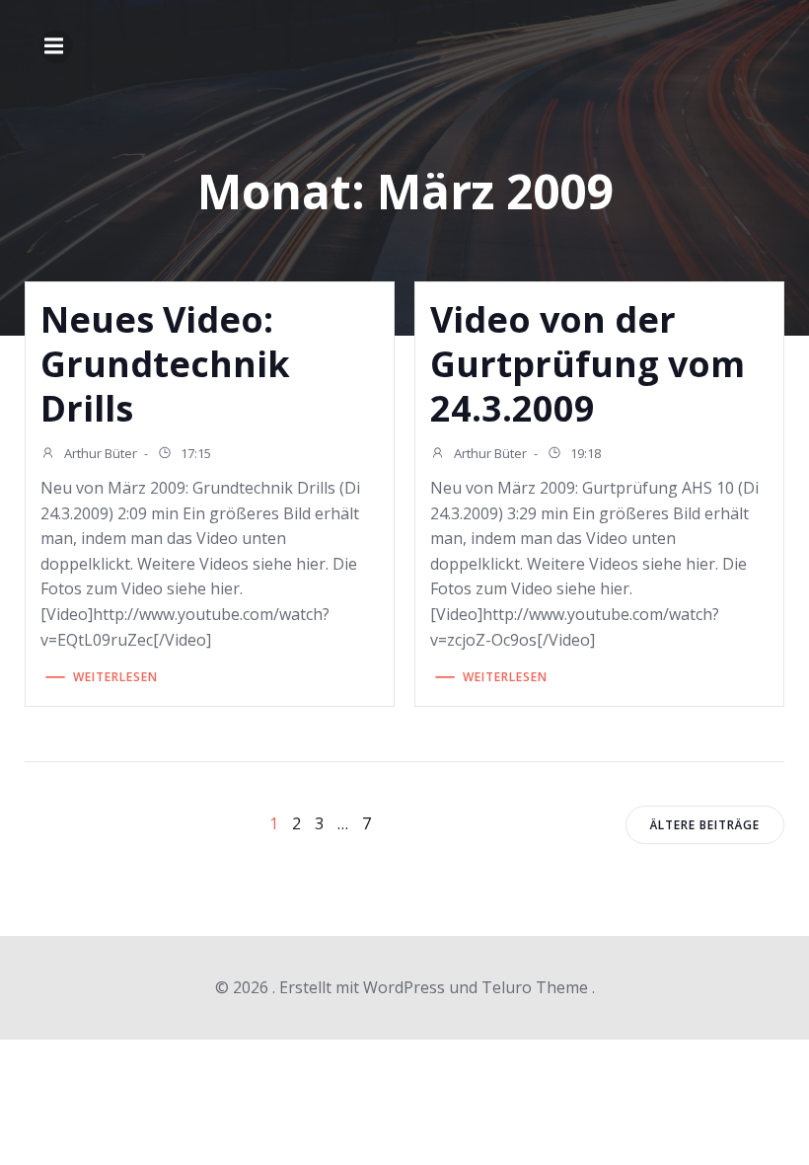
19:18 (584, 453)
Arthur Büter (99, 453)
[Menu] (56, 46)
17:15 (194, 453)
